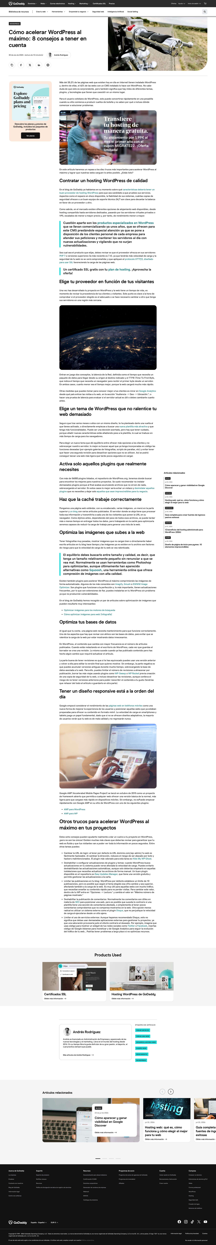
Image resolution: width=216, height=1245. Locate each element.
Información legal (14, 1191)
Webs (190, 1183)
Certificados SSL (99, 3)
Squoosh (95, 570)
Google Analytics (147, 391)
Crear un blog (142, 1030)
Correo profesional (195, 1187)
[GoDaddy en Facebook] (179, 1223)
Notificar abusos (41, 1179)
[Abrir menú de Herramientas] (64, 12)
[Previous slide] (162, 1091)
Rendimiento (141, 1054)
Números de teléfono (195, 1208)
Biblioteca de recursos (19, 12)
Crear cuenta (163, 1183)
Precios (112, 3)
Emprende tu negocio (77, 12)
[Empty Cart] (205, 3)
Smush (127, 584)
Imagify (119, 584)
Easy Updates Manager (106, 874)
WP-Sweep (120, 673)
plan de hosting (119, 269)
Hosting (168, 493)
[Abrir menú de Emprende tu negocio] (88, 12)
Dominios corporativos (90, 1183)
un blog (74, 511)
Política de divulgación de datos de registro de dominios (53, 1187)
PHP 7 (62, 256)
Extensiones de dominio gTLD (198, 1179)
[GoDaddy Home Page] (18, 1222)
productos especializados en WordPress (125, 223)
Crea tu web (41, 12)
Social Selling (132, 12)
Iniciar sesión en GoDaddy (167, 1175)
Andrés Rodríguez (61, 55)
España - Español (38, 1222)
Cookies (204, 1233)
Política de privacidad (192, 1233)
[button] (97, 1158)
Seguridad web (98, 12)
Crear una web (142, 1036)
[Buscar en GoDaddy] (204, 11)
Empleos (11, 1179)
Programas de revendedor (127, 1179)
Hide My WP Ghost (142, 858)
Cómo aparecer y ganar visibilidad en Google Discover (111, 1121)
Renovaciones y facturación (168, 1179)
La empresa (12, 1175)
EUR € (53, 1222)
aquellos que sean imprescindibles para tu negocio (122, 491)
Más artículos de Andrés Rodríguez (76, 1055)
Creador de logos (194, 1204)
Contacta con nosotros (16, 1183)
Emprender (169, 508)
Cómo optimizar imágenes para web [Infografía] (88, 614)
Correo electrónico (57, 3)
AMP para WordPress (74, 809)
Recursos (39, 1183)
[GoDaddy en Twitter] (199, 1223)
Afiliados (121, 1183)
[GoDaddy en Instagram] (186, 1223)
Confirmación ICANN (90, 1179)
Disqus (119, 910)
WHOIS (85, 1196)
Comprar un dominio (195, 1175)
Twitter (131, 926)
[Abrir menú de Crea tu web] (47, 12)
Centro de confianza (15, 1196)
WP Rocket (133, 673)
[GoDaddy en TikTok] (192, 1223)
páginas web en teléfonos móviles (125, 705)
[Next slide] (171, 1091)
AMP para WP (71, 813)
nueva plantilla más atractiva (133, 426)
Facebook (142, 926)
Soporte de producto (42, 1175)
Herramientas (57, 12)
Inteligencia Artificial (116, 12)
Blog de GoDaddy (14, 1187)
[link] (21, 65)
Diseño (168, 537)
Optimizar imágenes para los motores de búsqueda (89, 610)
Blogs (168, 478)
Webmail (86, 1191)
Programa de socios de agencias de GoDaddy (133, 1175)
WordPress (15, 24)
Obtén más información (104, 1132)
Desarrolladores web (146, 1042)
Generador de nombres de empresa (94, 1187)
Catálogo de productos (90, 1200)
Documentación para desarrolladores (95, 1175)
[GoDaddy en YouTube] (205, 1223)
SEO (77, 902)
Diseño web (141, 1048)
